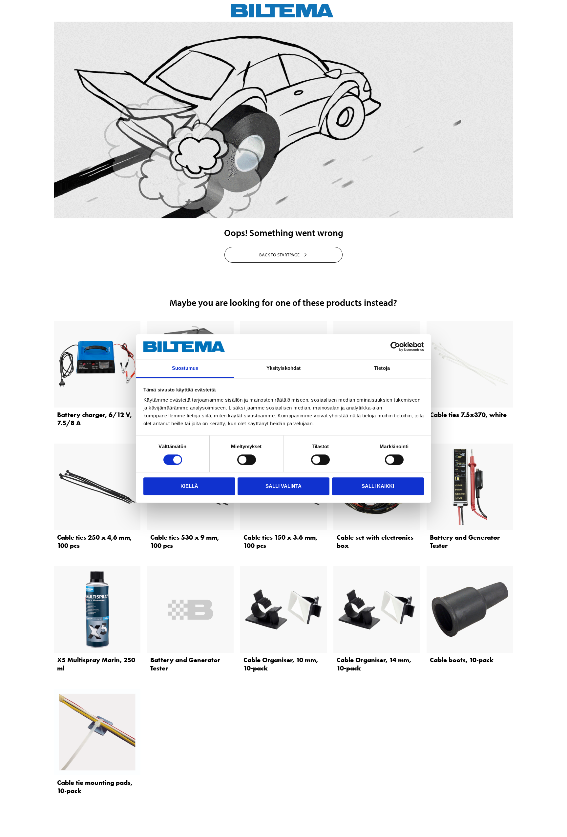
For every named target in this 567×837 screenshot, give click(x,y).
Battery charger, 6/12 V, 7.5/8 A (94, 418)
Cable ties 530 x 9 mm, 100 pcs (184, 541)
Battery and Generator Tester (465, 541)
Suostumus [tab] (185, 368)
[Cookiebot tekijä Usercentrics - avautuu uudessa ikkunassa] (395, 346)
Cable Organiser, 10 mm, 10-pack (280, 664)
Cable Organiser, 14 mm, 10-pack (374, 664)
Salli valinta (283, 486)
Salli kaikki (378, 486)
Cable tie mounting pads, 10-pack (95, 786)
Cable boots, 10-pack (462, 660)
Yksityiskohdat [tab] (283, 368)
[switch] (246, 459)
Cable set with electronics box (375, 541)
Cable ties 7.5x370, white (468, 414)
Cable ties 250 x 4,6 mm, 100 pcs (94, 541)
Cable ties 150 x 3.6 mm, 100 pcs (280, 541)
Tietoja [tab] (382, 368)
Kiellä (189, 486)
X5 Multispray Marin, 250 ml (96, 664)
